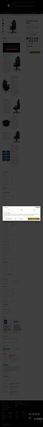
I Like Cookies (34, 218)
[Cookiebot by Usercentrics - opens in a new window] (36, 207)
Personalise (21, 218)
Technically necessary (9, 218)
